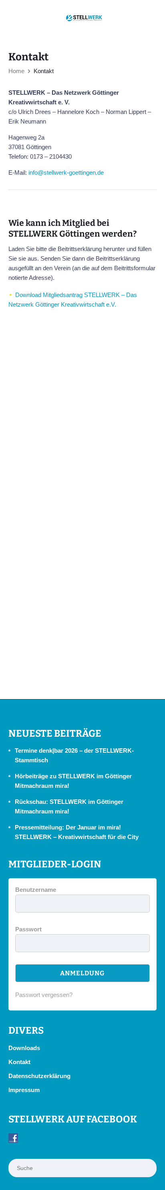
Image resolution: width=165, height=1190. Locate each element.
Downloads (24, 1047)
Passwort (28, 929)
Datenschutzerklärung (39, 1075)
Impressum (24, 1089)
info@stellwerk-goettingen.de (66, 172)
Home (16, 71)
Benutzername (35, 889)
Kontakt (19, 1061)
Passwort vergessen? (43, 994)
